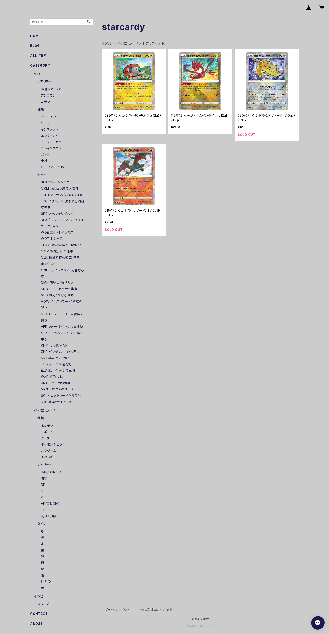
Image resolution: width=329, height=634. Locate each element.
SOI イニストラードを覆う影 (61, 395)
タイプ (41, 524)
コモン (45, 102)
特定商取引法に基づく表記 (156, 609)
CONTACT (39, 614)
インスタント (49, 129)
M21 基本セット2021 (55, 358)
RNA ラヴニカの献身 (56, 383)
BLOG (35, 45)
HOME (107, 43)
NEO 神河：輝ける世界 (57, 295)
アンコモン (48, 95)
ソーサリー (48, 123)
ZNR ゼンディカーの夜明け (60, 352)
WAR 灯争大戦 (52, 377)
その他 (38, 596)
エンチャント (49, 136)
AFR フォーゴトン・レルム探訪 (62, 326)
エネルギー (49, 457)
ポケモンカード (127, 43)
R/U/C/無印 (49, 516)
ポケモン (47, 425)
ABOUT (36, 623)
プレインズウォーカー (56, 148)
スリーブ (43, 604)
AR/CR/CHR (50, 503)
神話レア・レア (51, 89)
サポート (47, 432)
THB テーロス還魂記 (56, 364)
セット (41, 175)
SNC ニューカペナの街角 (59, 289)
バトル (45, 154)
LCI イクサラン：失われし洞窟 (62, 195)
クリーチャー (50, 117)
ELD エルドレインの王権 (58, 370)
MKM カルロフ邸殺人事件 (60, 188)
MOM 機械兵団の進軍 (57, 251)
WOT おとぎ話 (52, 239)
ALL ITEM (38, 55)
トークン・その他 (52, 167)
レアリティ (150, 43)
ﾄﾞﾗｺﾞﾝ (46, 581)
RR (43, 485)
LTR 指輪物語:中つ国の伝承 (61, 245)
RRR (44, 478)
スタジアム (48, 451)
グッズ (45, 438)
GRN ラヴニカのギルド (57, 389)
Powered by (195, 626)
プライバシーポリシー (118, 609)
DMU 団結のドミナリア (57, 283)
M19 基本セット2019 (56, 402)
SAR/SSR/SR (51, 472)
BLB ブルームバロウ (55, 182)
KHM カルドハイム (54, 345)
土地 (44, 161)
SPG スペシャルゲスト (57, 214)
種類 (40, 109)
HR (43, 510)
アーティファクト (52, 142)
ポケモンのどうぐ (53, 444)
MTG (37, 74)
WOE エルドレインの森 (57, 232)
